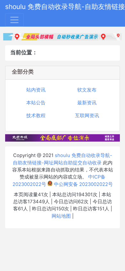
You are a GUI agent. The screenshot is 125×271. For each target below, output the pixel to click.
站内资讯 (36, 90)
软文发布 (86, 90)
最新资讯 (86, 103)
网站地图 (61, 216)
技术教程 (36, 115)
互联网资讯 (87, 115)
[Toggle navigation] (14, 20)
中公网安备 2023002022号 (83, 184)
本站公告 (36, 103)
